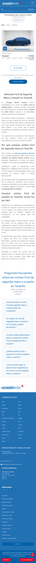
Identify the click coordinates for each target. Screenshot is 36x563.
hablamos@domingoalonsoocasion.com (12, 464)
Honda (3, 428)
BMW (3, 411)
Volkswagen (5, 408)
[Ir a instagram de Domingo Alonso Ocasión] (10, 490)
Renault (4, 421)
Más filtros (31, 9)
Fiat (3, 415)
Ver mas (18, 68)
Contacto (4, 532)
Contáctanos (18, 82)
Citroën (3, 441)
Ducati (3, 405)
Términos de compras (7, 505)
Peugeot (20, 418)
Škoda (19, 405)
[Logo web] (11, 3)
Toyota (3, 425)
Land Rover (21, 431)
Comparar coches (6, 528)
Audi (19, 402)
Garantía (4, 508)
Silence (20, 438)
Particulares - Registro (7, 518)
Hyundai (20, 425)
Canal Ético (5, 522)
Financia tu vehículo (7, 525)
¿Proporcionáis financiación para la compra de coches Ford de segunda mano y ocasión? (18, 339)
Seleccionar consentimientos (9, 538)
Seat (3, 402)
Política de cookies (6, 502)
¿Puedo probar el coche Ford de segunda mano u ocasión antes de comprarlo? (16, 306)
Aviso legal (4, 495)
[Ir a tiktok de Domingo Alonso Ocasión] (3, 490)
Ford (19, 421)
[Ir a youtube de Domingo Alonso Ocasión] (6, 490)
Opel (19, 411)
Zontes (3, 438)
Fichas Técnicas (6, 535)
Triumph (20, 434)
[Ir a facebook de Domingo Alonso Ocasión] (13, 490)
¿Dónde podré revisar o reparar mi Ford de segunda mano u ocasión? (17, 354)
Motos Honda (5, 434)
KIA (19, 415)
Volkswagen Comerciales (8, 418)
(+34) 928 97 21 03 (7, 461)
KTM (19, 428)
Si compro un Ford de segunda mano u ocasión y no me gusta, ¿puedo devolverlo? (17, 322)
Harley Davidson (6, 431)
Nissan (20, 408)
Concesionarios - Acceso (8, 512)
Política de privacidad (7, 499)
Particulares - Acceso (7, 515)
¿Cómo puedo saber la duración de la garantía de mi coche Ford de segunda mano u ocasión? (17, 369)
